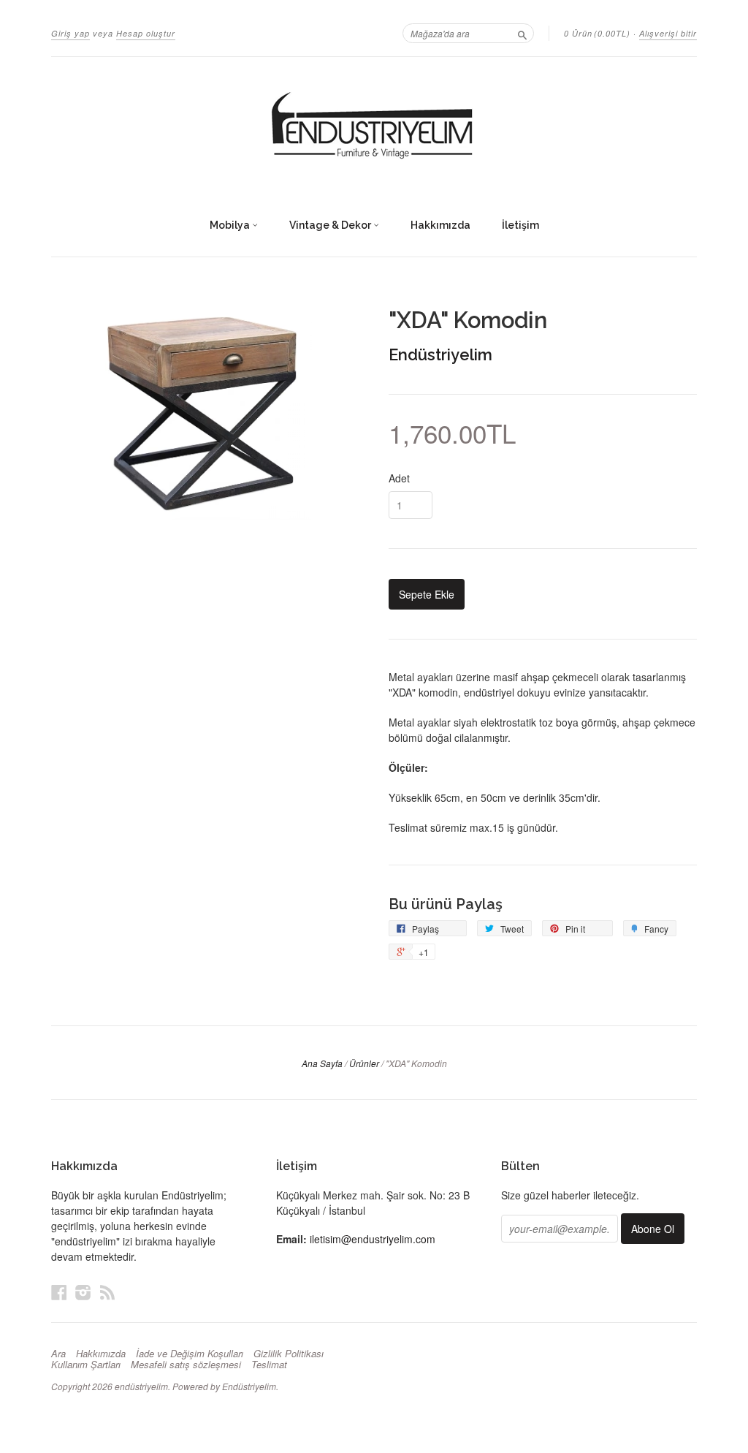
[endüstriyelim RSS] (107, 1291)
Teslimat (269, 1364)
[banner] (374, 126)
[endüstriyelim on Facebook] (59, 1291)
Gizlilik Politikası (288, 1353)
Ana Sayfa (322, 1063)
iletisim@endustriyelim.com (372, 1239)
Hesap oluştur (145, 33)
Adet (399, 478)
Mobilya (231, 225)
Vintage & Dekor (331, 225)
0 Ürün (597, 33)
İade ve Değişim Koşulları (189, 1353)
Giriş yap (70, 33)
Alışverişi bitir (668, 33)
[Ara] (522, 33)
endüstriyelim (141, 1386)
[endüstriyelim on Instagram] (83, 1291)
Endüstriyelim (440, 354)
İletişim (520, 225)
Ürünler (364, 1063)
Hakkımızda (440, 225)
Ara (58, 1353)
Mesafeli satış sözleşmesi (186, 1364)
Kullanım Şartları (86, 1364)
